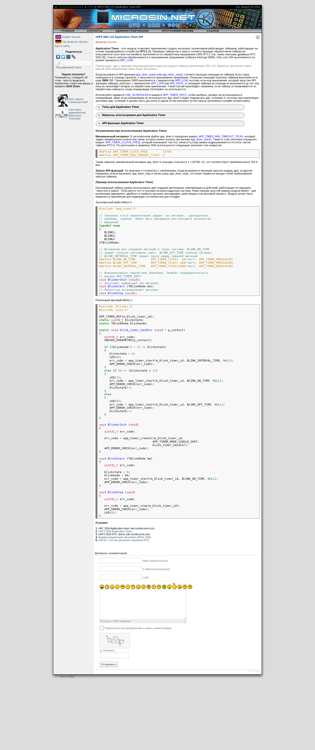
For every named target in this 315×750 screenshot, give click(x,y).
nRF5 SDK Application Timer (115, 531)
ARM (90, 6)
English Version (71, 36)
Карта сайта (62, 45)
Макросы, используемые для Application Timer (133, 115)
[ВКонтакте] (58, 57)
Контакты (95, 30)
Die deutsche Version (75, 41)
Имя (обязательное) (155, 560)
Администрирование (132, 30)
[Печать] (258, 37)
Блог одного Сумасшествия (78, 100)
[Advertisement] (147, 715)
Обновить (109, 650)
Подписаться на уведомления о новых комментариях (138, 628)
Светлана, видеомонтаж (77, 111)
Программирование (71, 6)
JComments (254, 671)
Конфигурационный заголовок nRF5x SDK (124, 537)
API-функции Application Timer (123, 123)
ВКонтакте (75, 115)
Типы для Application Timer (120, 106)
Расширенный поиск (68, 67)
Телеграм (74, 118)
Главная (67, 30)
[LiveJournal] (73, 57)
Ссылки (213, 30)
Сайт (146, 577)
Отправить (108, 664)
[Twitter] (63, 57)
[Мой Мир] (68, 57)
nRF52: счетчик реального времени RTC (123, 540)
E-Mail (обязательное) (156, 569)
